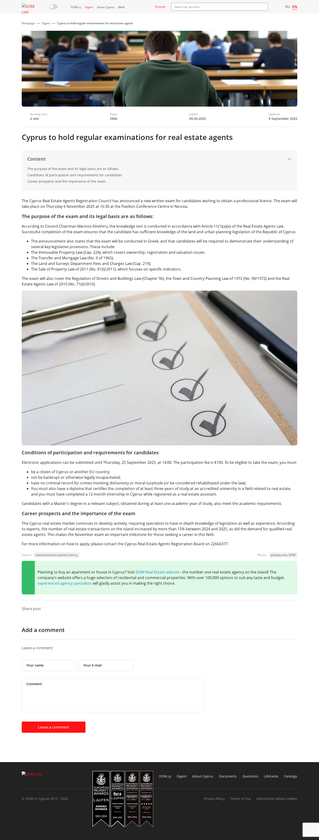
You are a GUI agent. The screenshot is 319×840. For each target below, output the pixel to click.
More (121, 7)
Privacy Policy (214, 798)
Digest (89, 7)
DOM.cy (76, 7)
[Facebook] (248, 609)
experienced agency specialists (65, 583)
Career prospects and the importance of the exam (66, 181)
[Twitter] (266, 609)
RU (287, 6)
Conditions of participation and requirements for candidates (74, 175)
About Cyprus (105, 7)
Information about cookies (276, 798)
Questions (250, 776)
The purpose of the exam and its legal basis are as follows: (73, 169)
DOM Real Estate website (157, 572)
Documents (228, 776)
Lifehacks (271, 776)
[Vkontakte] (276, 609)
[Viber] (229, 609)
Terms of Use (240, 798)
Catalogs (290, 776)
